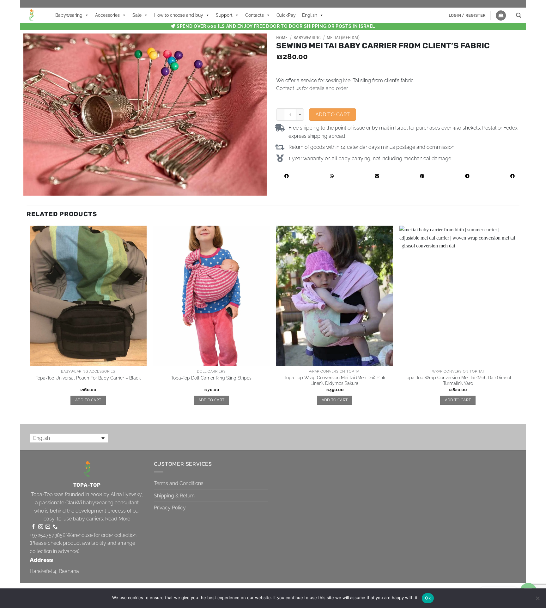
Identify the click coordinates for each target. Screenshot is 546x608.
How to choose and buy (178, 15)
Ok (428, 597)
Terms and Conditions (178, 483)
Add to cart (332, 115)
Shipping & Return (174, 496)
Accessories (107, 15)
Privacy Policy (170, 508)
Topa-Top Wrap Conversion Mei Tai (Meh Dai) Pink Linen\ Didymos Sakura (334, 380)
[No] (537, 600)
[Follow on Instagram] (40, 527)
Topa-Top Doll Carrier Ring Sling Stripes (211, 377)
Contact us (288, 88)
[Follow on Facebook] (33, 527)
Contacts (254, 15)
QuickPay (286, 15)
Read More (117, 519)
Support (224, 15)
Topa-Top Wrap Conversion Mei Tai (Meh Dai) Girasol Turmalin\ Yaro (458, 380)
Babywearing (68, 15)
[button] (467, 15)
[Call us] (55, 527)
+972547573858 (47, 535)
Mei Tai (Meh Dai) (343, 37)
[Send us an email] (48, 527)
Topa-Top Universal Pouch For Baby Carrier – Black (88, 377)
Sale (137, 15)
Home (282, 37)
